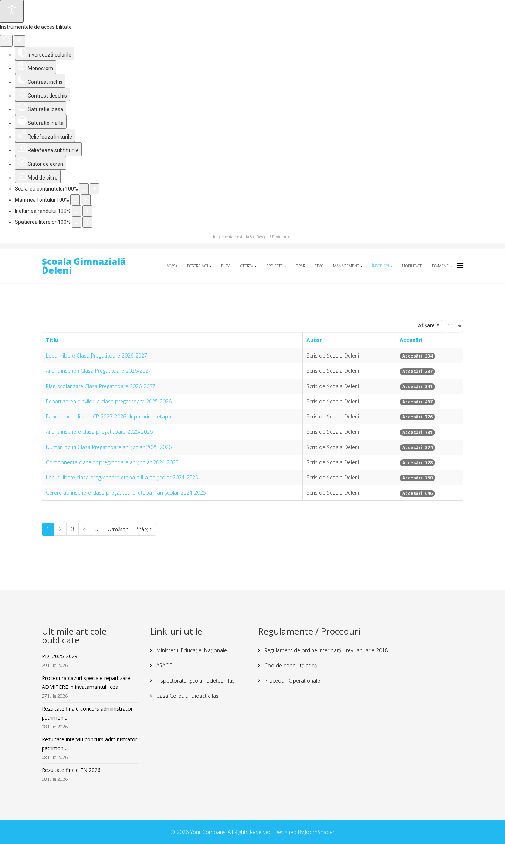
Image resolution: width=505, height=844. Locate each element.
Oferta (246, 266)
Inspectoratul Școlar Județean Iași (195, 680)
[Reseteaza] (6, 41)
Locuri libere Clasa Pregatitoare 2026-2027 (96, 355)
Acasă (172, 266)
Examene (440, 266)
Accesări (411, 340)
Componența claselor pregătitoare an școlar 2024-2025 (112, 462)
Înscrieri (380, 266)
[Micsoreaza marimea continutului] (84, 188)
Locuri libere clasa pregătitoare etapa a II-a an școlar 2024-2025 (122, 477)
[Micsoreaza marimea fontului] (75, 199)
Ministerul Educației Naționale (191, 650)
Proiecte (274, 266)
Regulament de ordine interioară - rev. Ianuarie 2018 (325, 650)
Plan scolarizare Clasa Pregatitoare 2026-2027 (100, 386)
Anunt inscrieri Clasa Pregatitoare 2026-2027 (98, 370)
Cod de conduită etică (290, 665)
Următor (118, 529)
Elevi (226, 266)
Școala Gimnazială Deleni (84, 265)
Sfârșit (144, 529)
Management (346, 266)
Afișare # (429, 325)
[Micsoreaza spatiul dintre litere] (76, 222)
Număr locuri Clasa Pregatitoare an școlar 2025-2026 (109, 447)
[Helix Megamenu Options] (460, 265)
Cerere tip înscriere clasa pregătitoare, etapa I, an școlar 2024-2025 (126, 492)
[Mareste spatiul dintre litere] (87, 222)
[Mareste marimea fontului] (86, 199)
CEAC (319, 266)
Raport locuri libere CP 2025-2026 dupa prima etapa (108, 416)
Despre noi (197, 266)
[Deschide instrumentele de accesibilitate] (12, 11)
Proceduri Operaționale (291, 680)
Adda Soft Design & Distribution (266, 237)
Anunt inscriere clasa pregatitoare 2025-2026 (99, 431)
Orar (300, 266)
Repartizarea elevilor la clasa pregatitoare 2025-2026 (109, 401)
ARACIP (164, 665)
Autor (314, 340)
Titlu (52, 340)
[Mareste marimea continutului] (94, 188)
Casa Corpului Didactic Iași (187, 695)
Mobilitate (412, 266)
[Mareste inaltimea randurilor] (87, 210)
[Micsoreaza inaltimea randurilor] (76, 210)
